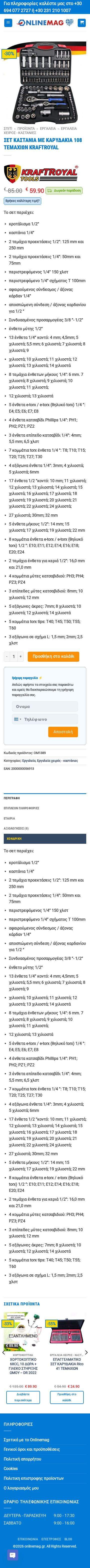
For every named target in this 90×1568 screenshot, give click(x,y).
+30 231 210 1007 (53, 10)
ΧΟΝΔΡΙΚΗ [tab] (14, 839)
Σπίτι (8, 129)
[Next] (86, 1362)
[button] (8, 23)
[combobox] (17, 719)
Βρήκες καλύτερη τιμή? (23, 201)
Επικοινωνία (28, 1539)
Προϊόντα (26, 129)
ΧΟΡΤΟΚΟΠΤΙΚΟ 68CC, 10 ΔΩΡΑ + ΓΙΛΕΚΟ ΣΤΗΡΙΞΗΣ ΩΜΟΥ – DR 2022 (23, 1366)
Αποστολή (63, 731)
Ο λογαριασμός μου (21, 1488)
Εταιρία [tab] (9, 818)
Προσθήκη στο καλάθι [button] (67, 1397)
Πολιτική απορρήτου (22, 1459)
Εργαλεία (48, 129)
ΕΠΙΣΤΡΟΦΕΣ (51, 1539)
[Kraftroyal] (41, 174)
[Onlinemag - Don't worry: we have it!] (45, 23)
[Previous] (4, 1362)
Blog (68, 1539)
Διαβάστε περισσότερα (23, 1397)
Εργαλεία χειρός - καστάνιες (57, 760)
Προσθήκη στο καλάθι (53, 656)
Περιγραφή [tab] (12, 798)
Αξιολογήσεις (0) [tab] (16, 828)
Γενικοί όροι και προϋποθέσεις (32, 1449)
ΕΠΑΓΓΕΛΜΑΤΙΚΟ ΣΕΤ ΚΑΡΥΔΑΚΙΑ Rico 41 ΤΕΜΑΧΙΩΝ (67, 1363)
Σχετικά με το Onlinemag (26, 1439)
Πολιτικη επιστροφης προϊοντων (34, 1478)
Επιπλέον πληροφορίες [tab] (21, 808)
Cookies (11, 1468)
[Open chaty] (12, 1554)
